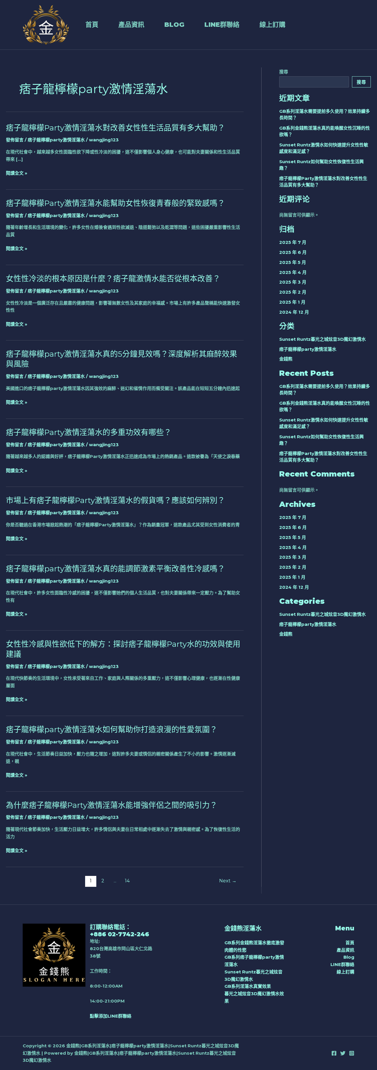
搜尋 (283, 72)
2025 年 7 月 (292, 242)
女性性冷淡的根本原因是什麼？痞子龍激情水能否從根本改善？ (113, 278)
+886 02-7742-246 (119, 934)
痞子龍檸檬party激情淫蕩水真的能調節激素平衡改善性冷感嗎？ (115, 568)
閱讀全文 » (16, 173)
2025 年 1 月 (292, 302)
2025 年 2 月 (292, 292)
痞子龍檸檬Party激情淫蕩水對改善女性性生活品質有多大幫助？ (115, 128)
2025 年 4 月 (293, 272)
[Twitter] (342, 1053)
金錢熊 (285, 359)
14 (127, 881)
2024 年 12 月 (294, 312)
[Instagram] (351, 1053)
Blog (174, 25)
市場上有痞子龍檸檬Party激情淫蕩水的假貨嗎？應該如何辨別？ (115, 500)
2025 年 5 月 (292, 262)
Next (228, 881)
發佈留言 (15, 140)
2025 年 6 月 (293, 252)
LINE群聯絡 (221, 25)
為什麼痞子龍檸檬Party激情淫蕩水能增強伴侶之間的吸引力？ (111, 805)
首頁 (91, 25)
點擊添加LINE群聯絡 (110, 1016)
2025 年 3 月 (292, 282)
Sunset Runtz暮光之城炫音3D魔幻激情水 (322, 339)
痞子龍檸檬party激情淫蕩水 (56, 140)
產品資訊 (131, 25)
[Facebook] (334, 1053)
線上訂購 (272, 25)
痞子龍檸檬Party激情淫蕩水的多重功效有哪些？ (88, 432)
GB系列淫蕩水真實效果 (247, 986)
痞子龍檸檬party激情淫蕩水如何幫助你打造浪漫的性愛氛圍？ (111, 729)
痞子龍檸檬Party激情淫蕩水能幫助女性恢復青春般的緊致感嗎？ (115, 203)
